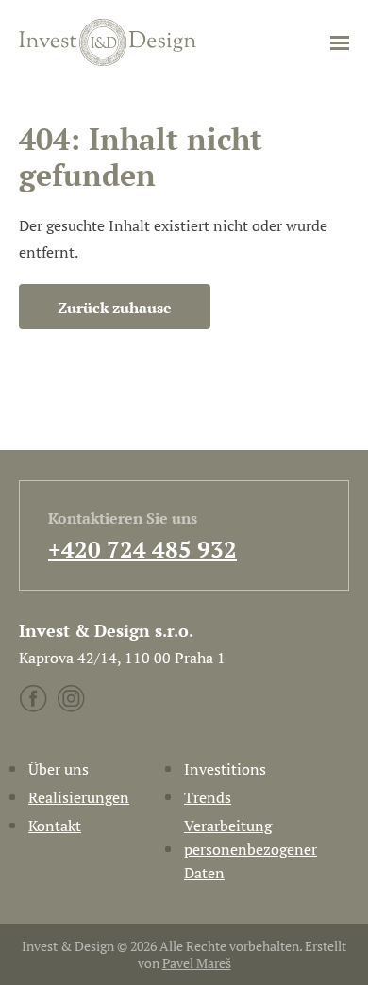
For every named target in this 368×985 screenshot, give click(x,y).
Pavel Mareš (196, 963)
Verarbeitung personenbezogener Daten (250, 849)
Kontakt (54, 825)
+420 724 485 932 (142, 549)
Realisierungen (78, 797)
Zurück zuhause (115, 307)
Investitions (225, 769)
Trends (207, 797)
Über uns (58, 769)
